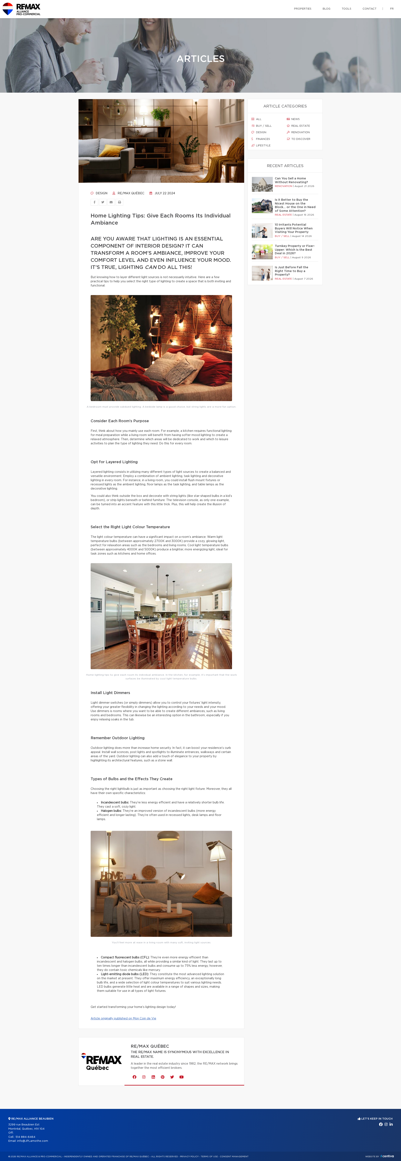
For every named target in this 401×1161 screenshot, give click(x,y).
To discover (300, 139)
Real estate (300, 126)
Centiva (387, 1156)
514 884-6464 (25, 1137)
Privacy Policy (189, 1157)
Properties (302, 9)
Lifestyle (262, 145)
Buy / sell (263, 126)
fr (392, 9)
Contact (370, 9)
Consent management (234, 1157)
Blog (326, 9)
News (295, 119)
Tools (346, 9)
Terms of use (209, 1157)
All (258, 119)
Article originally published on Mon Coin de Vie (123, 1018)
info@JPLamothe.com (32, 1141)
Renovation (300, 132)
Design (101, 193)
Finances (262, 139)
